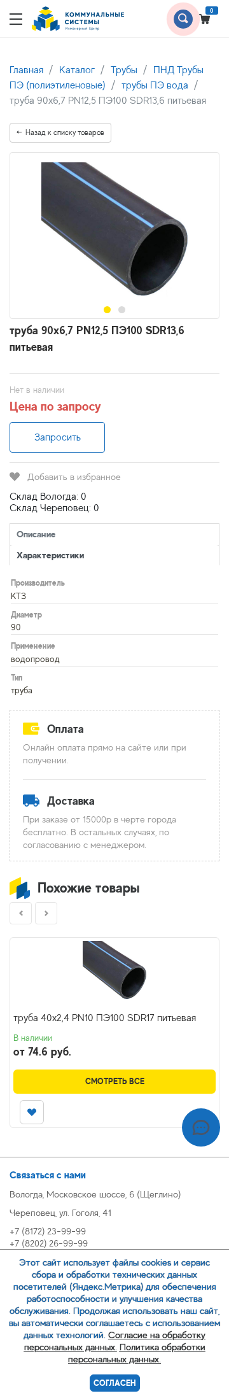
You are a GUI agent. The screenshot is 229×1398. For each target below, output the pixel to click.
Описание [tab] (36, 533)
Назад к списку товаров (64, 132)
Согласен (115, 1383)
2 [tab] (121, 309)
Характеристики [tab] (50, 554)
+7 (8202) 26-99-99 (49, 1243)
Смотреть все (114, 1081)
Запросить (57, 437)
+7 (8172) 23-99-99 (48, 1230)
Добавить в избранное (74, 476)
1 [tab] (107, 309)
